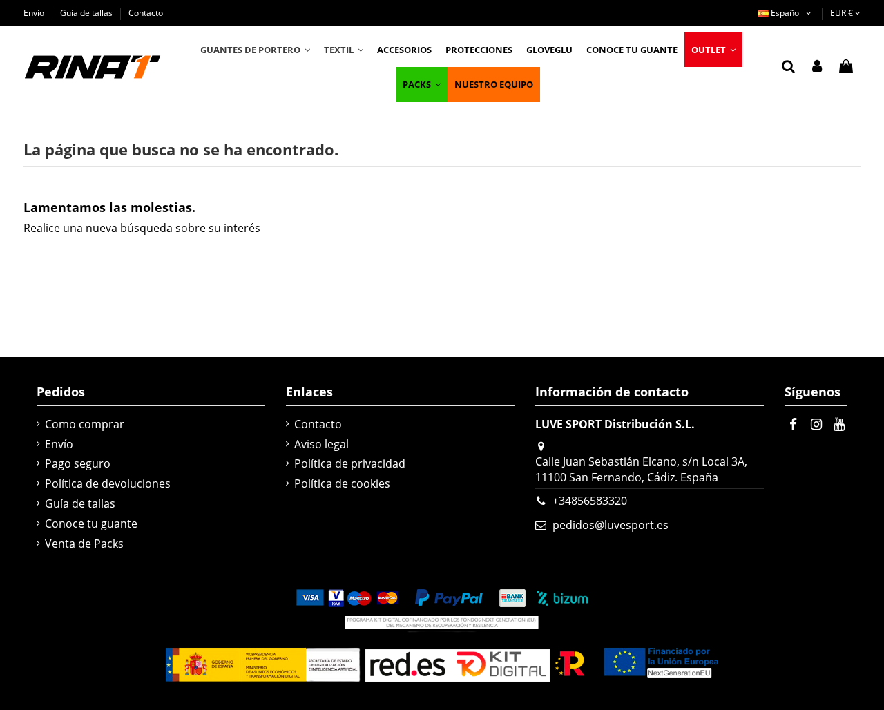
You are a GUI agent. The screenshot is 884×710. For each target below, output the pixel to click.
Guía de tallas (87, 13)
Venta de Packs (84, 543)
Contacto (145, 13)
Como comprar (84, 424)
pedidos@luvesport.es (610, 524)
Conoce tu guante (91, 523)
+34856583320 (589, 500)
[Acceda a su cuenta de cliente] (817, 67)
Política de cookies (342, 483)
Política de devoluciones (108, 483)
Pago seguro (77, 463)
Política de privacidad (349, 463)
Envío (34, 13)
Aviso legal (321, 444)
